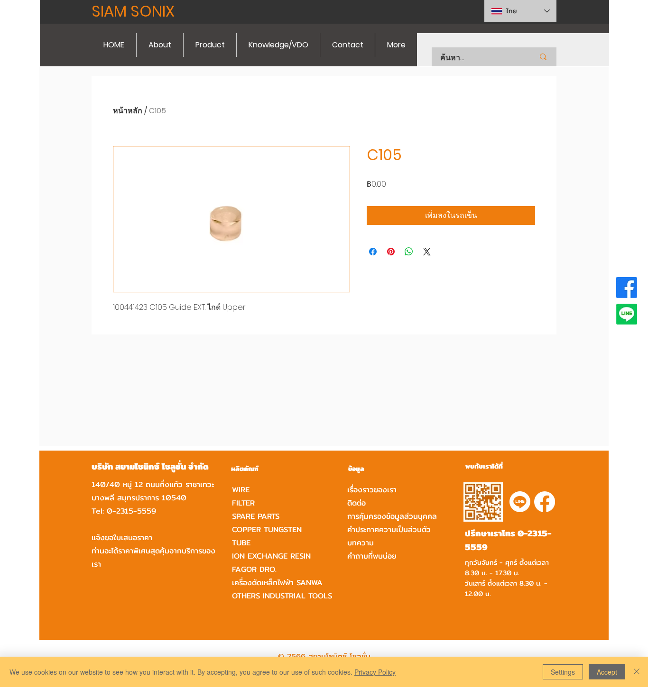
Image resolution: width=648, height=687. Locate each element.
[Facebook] (626, 287)
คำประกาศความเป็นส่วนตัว (389, 529)
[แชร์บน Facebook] (373, 251)
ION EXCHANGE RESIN (271, 556)
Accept (607, 672)
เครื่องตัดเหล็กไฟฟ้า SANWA (277, 582)
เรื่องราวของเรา (372, 490)
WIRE (241, 490)
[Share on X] (427, 251)
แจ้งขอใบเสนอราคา (122, 537)
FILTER (243, 503)
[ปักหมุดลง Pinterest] (391, 251)
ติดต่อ (356, 503)
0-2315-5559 (131, 511)
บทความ (360, 543)
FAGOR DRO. (254, 569)
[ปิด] (636, 671)
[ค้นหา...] (543, 56)
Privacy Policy (375, 672)
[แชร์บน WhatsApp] (409, 251)
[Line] (626, 314)
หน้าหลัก (127, 110)
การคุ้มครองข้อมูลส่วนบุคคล (392, 516)
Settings (563, 672)
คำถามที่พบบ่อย (372, 556)
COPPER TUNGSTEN (267, 529)
